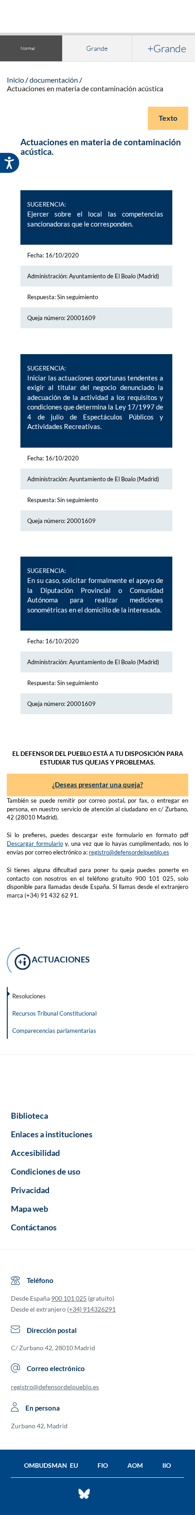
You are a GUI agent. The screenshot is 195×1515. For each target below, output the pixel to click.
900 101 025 (69, 1298)
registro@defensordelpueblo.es (129, 852)
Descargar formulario (35, 843)
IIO (166, 1465)
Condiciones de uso (45, 1171)
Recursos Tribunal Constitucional (54, 1013)
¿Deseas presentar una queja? (97, 784)
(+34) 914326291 (91, 1309)
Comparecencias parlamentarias (54, 1030)
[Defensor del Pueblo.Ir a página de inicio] (97, 1080)
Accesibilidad (35, 1153)
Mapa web (29, 1209)
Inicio (15, 79)
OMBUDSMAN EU (51, 1465)
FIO (103, 1465)
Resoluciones (29, 996)
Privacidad (30, 1190)
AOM (135, 1465)
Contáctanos (34, 1227)
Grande (97, 48)
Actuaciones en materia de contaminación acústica (85, 88)
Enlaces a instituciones (52, 1134)
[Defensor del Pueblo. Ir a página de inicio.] (97, 17)
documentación (53, 79)
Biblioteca (29, 1115)
